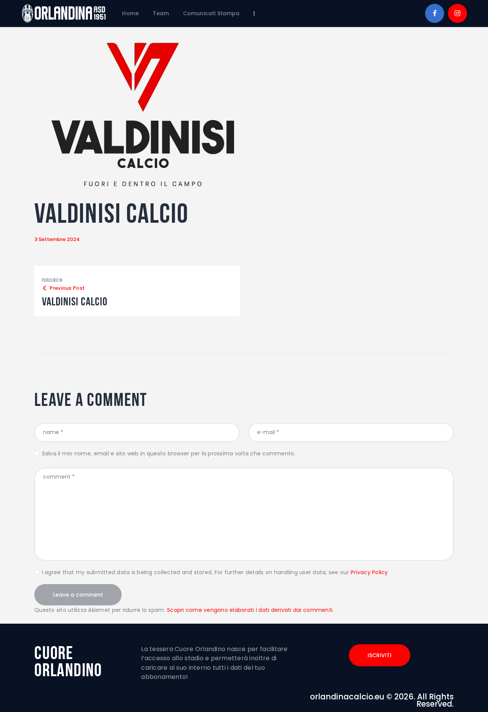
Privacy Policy (369, 572)
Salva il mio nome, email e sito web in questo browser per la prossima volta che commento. (168, 453)
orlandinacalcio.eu (347, 696)
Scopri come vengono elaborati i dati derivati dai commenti (249, 610)
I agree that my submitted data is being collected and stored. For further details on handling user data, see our (215, 572)
